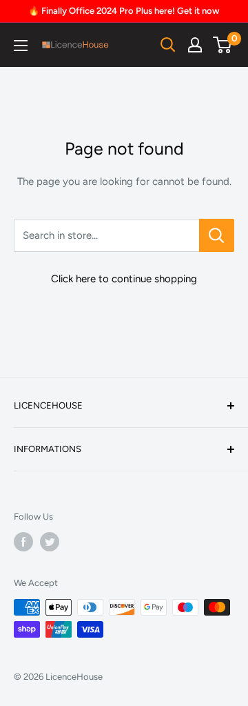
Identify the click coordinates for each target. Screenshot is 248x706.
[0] (222, 45)
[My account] (195, 44)
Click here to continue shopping (124, 279)
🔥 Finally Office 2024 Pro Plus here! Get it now (124, 11)
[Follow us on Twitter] (49, 541)
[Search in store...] (216, 235)
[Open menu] (21, 45)
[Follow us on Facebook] (23, 541)
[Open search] (168, 44)
